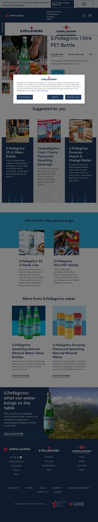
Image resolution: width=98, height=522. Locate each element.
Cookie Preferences (24, 97)
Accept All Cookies (73, 97)
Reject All (55, 97)
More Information (42, 91)
